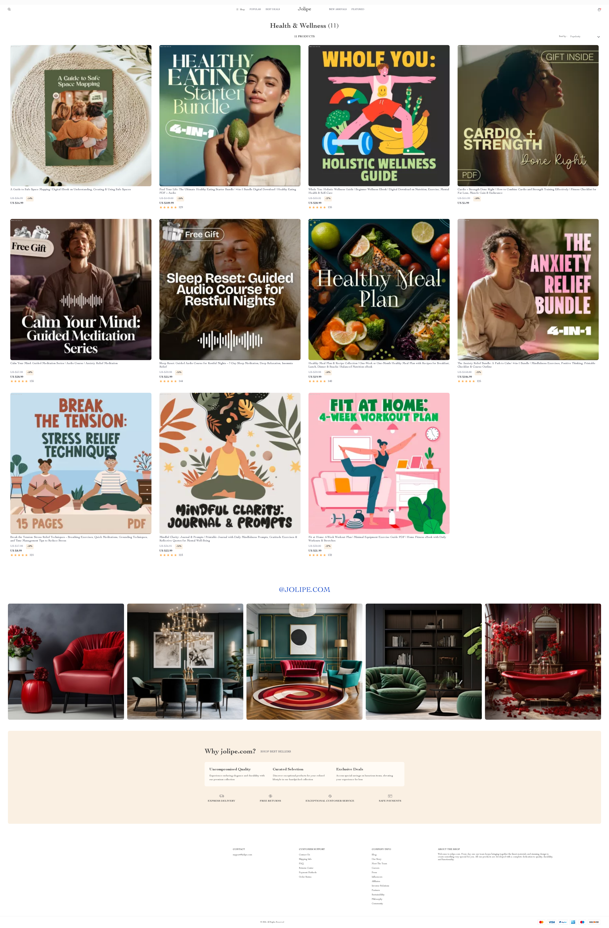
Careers (375, 868)
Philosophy (377, 899)
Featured (357, 9)
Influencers (377, 877)
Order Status (305, 877)
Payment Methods (308, 873)
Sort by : (563, 36)
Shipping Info (305, 859)
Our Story (376, 859)
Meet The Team (379, 864)
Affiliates (376, 881)
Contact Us (304, 855)
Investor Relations (380, 886)
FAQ (301, 864)
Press (374, 873)
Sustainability (378, 895)
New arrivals (338, 9)
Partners (376, 890)
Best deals (273, 9)
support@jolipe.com (242, 855)
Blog (374, 855)
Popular (255, 9)
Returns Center (306, 868)
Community (377, 904)
